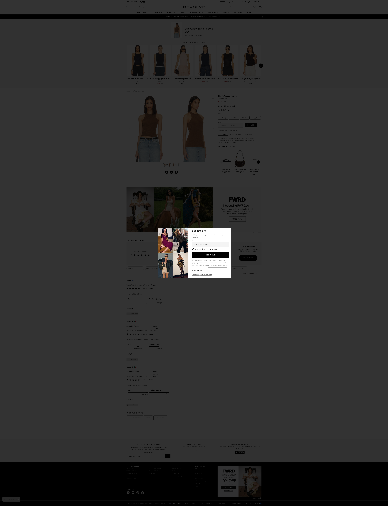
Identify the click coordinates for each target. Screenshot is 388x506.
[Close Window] (229, 229)
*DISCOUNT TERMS (197, 270)
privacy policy (224, 265)
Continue (210, 255)
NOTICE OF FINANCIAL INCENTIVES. (217, 267)
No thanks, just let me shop (202, 275)
